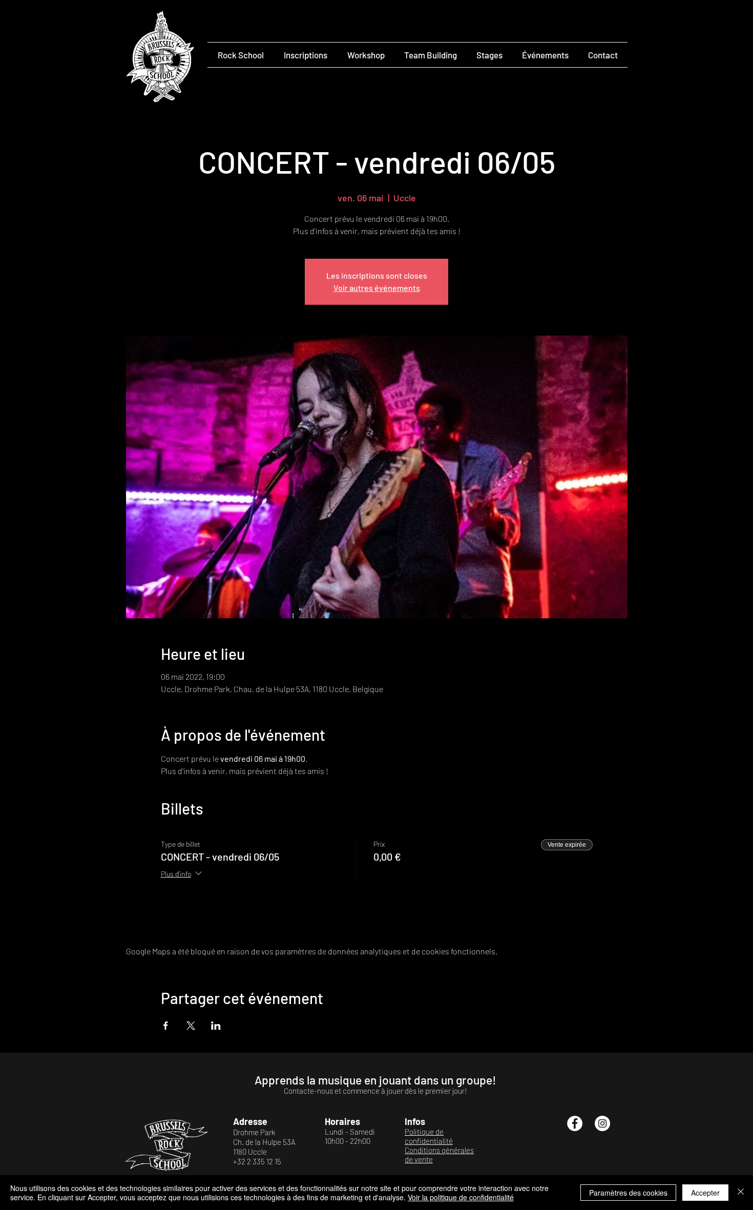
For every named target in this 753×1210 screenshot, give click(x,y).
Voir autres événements (376, 288)
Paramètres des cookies (628, 1192)
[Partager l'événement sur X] (191, 1025)
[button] (240, 55)
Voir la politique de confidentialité (461, 1197)
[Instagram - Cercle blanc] (602, 1123)
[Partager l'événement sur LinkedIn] (216, 1025)
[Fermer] (741, 1192)
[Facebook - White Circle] (574, 1123)
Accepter (705, 1192)
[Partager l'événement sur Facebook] (166, 1025)
